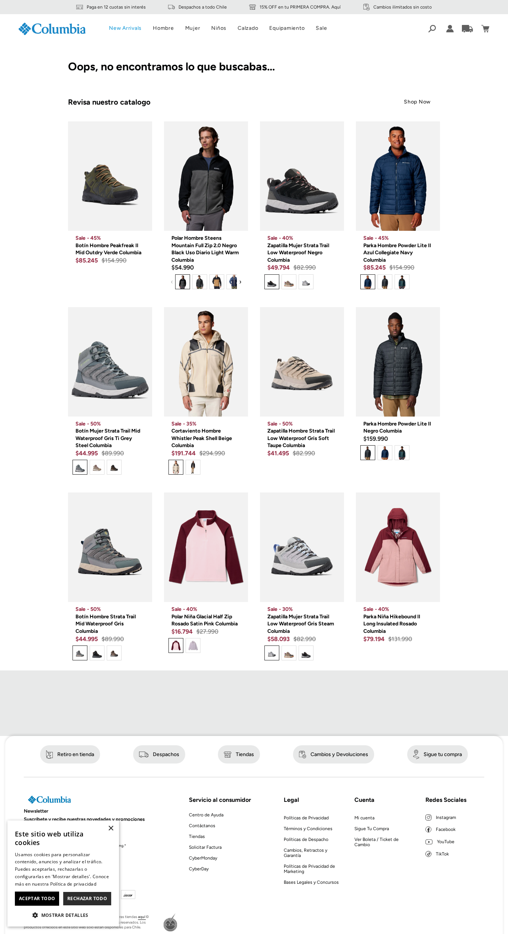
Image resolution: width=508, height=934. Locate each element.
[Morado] (193, 645)
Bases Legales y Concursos (311, 882)
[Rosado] (175, 645)
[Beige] (289, 281)
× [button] (110, 828)
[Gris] (199, 281)
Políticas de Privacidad (306, 817)
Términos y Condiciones (308, 828)
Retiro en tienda (75, 754)
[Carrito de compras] (485, 28)
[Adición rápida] (141, 219)
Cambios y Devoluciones (339, 754)
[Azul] (233, 281)
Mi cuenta (364, 817)
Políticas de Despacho (306, 839)
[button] (63, 915)
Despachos (166, 754)
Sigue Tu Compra (371, 828)
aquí (142, 916)
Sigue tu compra (443, 754)
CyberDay (199, 868)
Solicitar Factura (205, 847)
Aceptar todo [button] (37, 898)
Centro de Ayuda (206, 814)
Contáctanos (202, 825)
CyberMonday (203, 858)
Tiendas (245, 754)
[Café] (216, 281)
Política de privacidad (73, 884)
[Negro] (182, 281)
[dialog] (63, 873)
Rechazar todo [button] (87, 898)
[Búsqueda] (432, 29)
